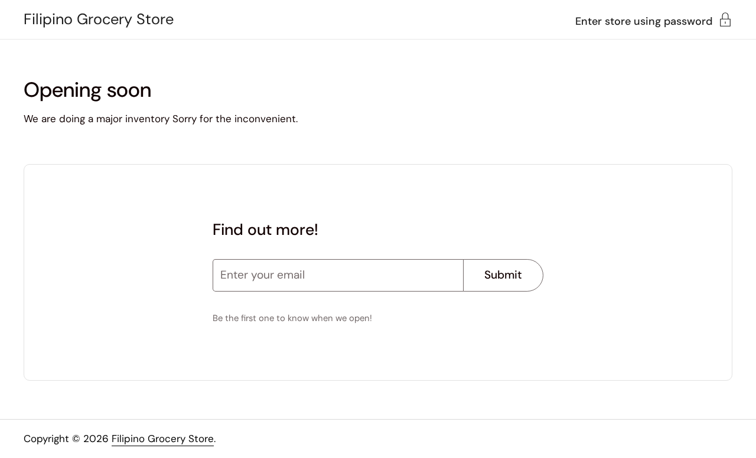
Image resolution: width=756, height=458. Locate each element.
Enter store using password (643, 20)
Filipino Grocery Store (99, 19)
